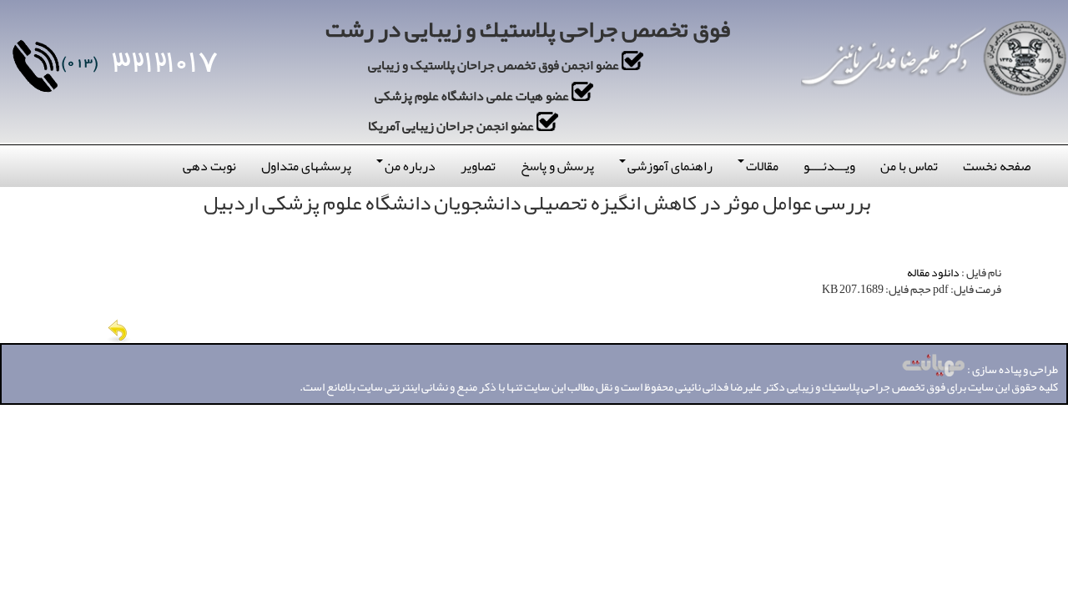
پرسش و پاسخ (557, 166)
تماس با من (909, 166)
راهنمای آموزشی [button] (670, 166)
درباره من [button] (410, 166)
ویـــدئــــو (829, 166)
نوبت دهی (209, 166)
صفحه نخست (996, 166)
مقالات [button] (762, 166)
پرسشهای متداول (306, 166)
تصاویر (478, 166)
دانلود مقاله (933, 272)
